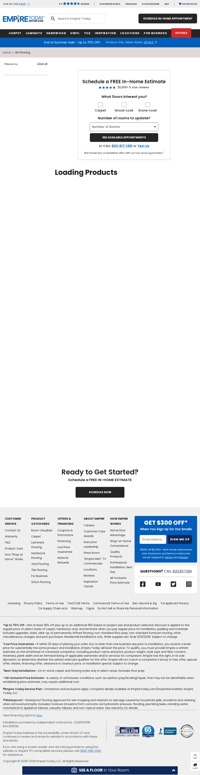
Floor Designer (150, 4)
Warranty (11, 536)
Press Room (92, 553)
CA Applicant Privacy (175, 603)
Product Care (14, 548)
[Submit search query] (53, 18)
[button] (100, 770)
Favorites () (189, 4)
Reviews (74, 4)
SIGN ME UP (179, 539)
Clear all (42, 63)
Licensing (14, 603)
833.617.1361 (182, 571)
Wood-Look (124, 110)
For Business (39, 576)
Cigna (90, 608)
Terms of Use (55, 603)
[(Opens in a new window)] (167, 731)
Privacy (183, 557)
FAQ (7, 542)
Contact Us (12, 530)
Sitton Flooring (41, 582)
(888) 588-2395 (90, 751)
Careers (89, 525)
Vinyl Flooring (40, 564)
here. (39, 715)
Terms (169, 557)
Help (166, 4)
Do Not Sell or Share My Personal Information (128, 608)
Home (7, 52)
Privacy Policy (33, 603)
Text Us (143, 146)
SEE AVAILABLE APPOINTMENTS (124, 137)
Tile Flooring (39, 570)
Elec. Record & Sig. (145, 603)
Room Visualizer (42, 530)
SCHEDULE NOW (100, 492)
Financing (131, 4)
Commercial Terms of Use (111, 603)
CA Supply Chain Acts (53, 608)
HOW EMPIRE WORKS (110, 4)
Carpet (100, 110)
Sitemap (77, 608)
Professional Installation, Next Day (121, 567)
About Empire (94, 519)
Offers (181, 33)
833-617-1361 (122, 146)
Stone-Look (147, 110)
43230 (22, 4)
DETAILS (149, 42)
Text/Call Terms (78, 603)
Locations (90, 570)
